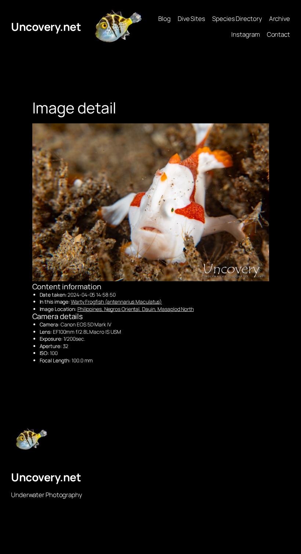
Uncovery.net (46, 26)
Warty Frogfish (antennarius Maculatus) (116, 301)
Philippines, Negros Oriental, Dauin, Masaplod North (135, 308)
